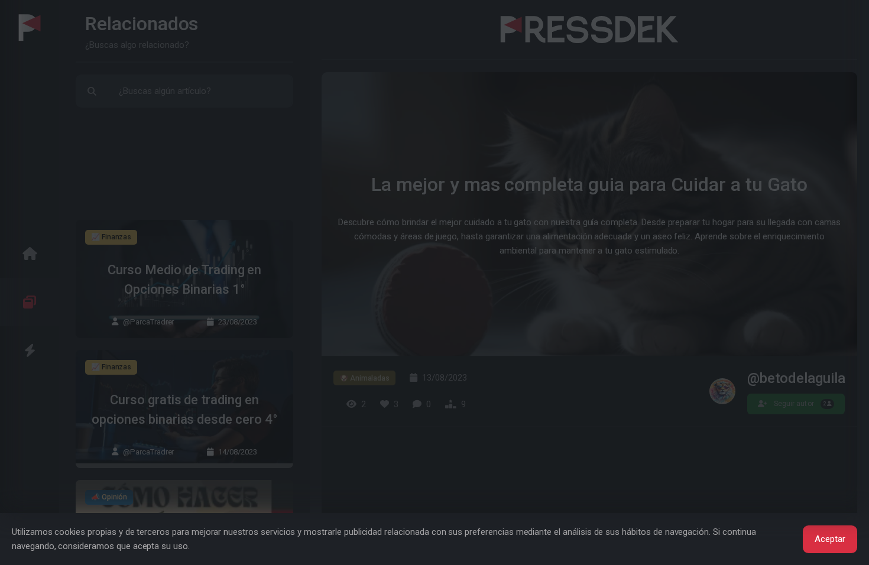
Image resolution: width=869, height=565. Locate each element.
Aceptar (830, 539)
